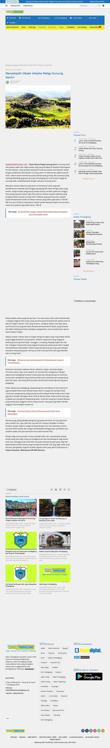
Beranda (8, 65)
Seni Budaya (82, 27)
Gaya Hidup (94, 27)
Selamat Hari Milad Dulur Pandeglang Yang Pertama (95, 263)
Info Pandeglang (46, 672)
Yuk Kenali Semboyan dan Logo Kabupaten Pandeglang (21, 585)
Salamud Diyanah (15, 81)
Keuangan (54, 686)
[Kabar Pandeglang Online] (14, 12)
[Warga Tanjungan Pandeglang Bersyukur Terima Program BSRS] (79, 234)
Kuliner (61, 27)
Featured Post (55, 662)
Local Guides (16, 70)
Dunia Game (62, 653)
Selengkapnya (88, 179)
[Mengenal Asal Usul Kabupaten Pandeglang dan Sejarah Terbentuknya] (21, 540)
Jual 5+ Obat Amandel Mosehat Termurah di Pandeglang (90, 142)
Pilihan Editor (45, 705)
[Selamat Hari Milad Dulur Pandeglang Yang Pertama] (77, 263)
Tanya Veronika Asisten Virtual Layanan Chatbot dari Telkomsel (90, 157)
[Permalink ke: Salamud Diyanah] (7, 82)
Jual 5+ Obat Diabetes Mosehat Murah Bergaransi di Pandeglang (90, 165)
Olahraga (32, 27)
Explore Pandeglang (55, 658)
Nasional (64, 696)
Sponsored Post (58, 710)
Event (43, 658)
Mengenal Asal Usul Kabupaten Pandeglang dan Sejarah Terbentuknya (21, 552)
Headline (55, 667)
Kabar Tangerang (59, 682)
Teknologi (42, 27)
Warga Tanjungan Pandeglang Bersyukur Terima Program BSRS (94, 233)
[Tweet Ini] (56, 489)
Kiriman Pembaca (47, 691)
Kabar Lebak (45, 677)
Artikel (43, 648)
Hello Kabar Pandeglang (48, 584)
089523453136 (18, 693)
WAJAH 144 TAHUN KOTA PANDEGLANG (95, 253)
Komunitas (60, 691)
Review (55, 705)
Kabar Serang (45, 682)
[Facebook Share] (51, 489)
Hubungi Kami (15, 5)
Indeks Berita (27, 5)
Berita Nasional (12, 27)
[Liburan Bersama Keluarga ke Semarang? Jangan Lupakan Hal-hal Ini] (21, 507)
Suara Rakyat (45, 715)
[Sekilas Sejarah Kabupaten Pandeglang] (54, 540)
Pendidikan (71, 27)
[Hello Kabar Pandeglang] (54, 573)
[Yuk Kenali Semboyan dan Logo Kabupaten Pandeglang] (21, 573)
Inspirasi (58, 672)
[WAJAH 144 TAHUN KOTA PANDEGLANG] (77, 253)
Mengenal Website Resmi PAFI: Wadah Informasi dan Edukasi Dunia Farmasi (38, 2)
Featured (44, 662)
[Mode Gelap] (103, 6)
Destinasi (15, 65)
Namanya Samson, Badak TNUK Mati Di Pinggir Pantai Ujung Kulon (91, 172)
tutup (7, 718)
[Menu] (6, 6)
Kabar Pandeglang (59, 677)
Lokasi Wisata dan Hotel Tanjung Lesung (90, 149)
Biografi (65, 648)
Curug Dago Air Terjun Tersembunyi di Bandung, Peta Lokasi (52, 519)
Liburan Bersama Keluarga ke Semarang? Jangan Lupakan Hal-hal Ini (20, 519)
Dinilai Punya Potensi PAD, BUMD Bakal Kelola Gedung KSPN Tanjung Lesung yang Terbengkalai (95, 223)
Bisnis (24, 27)
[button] (99, 5)
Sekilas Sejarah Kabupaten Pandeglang (53, 551)
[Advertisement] (55, 47)
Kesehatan (52, 27)
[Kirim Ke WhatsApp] (68, 489)
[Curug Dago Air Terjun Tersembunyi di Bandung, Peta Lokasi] (54, 508)
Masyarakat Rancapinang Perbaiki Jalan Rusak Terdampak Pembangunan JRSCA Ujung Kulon (95, 243)
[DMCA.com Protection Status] (82, 657)
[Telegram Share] (64, 489)
